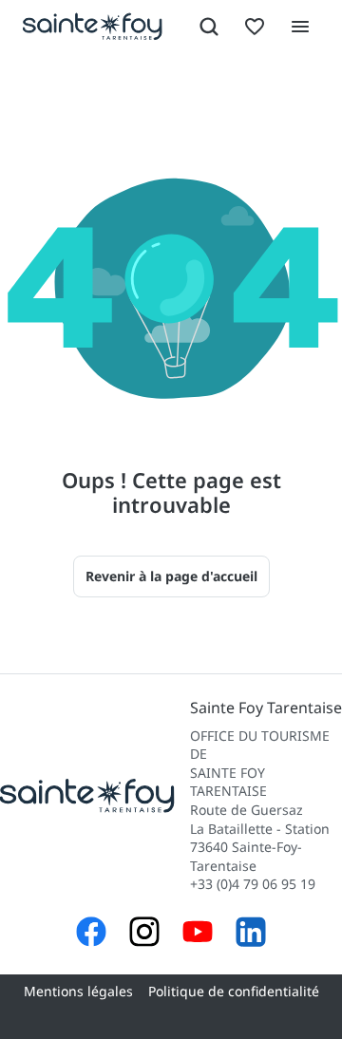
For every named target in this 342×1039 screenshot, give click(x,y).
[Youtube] (197, 934)
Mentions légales (78, 991)
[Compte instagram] (144, 934)
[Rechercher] (209, 27)
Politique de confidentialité (233, 991)
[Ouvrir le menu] (300, 27)
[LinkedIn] (251, 934)
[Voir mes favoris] (255, 26)
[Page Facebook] (91, 934)
